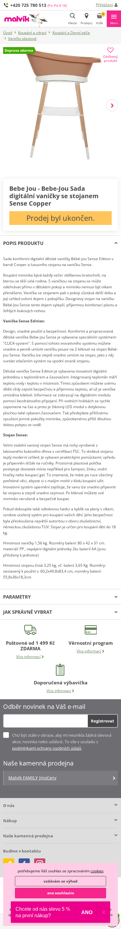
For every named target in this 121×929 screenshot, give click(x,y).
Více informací (28, 656)
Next (112, 105)
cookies (97, 871)
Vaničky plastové (22, 38)
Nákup (10, 820)
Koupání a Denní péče (71, 32)
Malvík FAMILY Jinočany (32, 778)
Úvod (7, 32)
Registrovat (102, 721)
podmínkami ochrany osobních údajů (46, 748)
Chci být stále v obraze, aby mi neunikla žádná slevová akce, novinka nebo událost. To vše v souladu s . (61, 741)
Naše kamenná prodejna (28, 836)
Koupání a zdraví (32, 32)
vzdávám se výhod (60, 881)
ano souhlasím (60, 893)
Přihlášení (104, 4)
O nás (8, 805)
